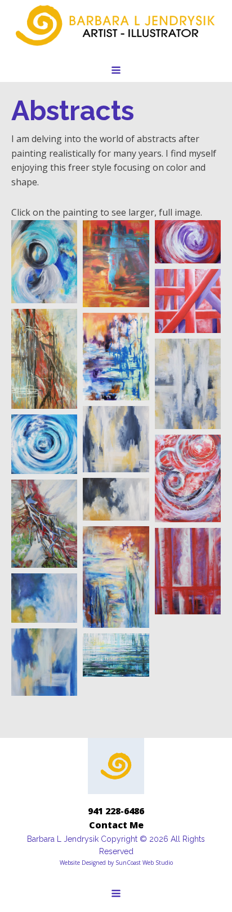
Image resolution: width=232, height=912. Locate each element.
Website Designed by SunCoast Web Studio (116, 863)
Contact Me (116, 825)
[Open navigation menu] (116, 71)
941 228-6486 (116, 811)
